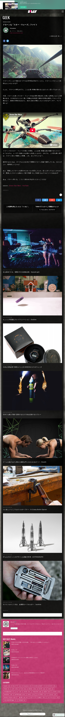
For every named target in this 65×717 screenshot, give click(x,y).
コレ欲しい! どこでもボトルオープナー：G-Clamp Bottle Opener (25, 509)
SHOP (27, 691)
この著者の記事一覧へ (54, 36)
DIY (18, 691)
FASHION (51, 686)
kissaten (13, 28)
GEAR (56, 691)
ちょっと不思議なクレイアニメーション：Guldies (19, 319)
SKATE (42, 689)
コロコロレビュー (53, 697)
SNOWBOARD (9, 691)
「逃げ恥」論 (23, 697)
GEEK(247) (6, 190)
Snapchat (27, 686)
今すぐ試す (23, 7)
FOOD (7, 689)
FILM (23, 689)
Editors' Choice (10, 697)
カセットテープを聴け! (37, 697)
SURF (50, 689)
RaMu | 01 (14, 665)
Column (52, 694)
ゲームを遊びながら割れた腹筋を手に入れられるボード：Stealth (24, 462)
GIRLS (31, 694)
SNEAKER (37, 691)
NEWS (7, 686)
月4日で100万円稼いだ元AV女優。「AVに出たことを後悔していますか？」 (30, 642)
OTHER (22, 700)
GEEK (6, 17)
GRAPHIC (8, 694)
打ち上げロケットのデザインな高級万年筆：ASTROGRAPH (23, 557)
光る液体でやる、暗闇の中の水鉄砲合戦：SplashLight (21, 272)
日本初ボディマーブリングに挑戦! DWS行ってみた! (24, 657)
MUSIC (32, 689)
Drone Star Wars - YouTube (19, 185)
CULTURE (42, 694)
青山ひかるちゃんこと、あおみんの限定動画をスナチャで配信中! (28, 672)
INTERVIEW (20, 694)
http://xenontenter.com (16, 33)
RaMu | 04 (14, 650)
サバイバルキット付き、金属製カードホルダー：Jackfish (22, 604)
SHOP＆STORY (39, 686)
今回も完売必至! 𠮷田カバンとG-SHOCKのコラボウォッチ (22, 367)
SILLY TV (17, 686)
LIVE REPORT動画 (10, 700)
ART (15, 689)
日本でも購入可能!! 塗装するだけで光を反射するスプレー (22, 414)
